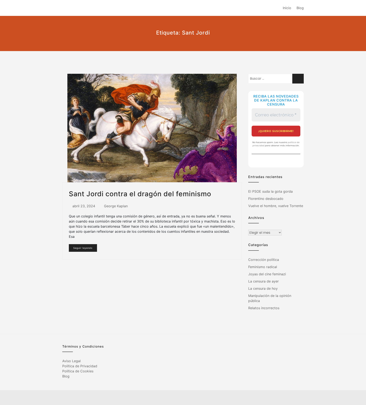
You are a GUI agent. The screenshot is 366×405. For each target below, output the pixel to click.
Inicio (287, 8)
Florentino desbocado (265, 198)
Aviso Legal (71, 361)
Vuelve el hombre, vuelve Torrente (275, 206)
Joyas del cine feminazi (267, 274)
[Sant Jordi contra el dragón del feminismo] (152, 128)
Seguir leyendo (83, 247)
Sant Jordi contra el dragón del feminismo (140, 194)
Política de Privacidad (79, 366)
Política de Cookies (77, 371)
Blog (300, 8)
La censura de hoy (263, 288)
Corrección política (263, 259)
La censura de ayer (263, 281)
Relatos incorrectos (263, 308)
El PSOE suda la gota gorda (270, 191)
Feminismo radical (262, 267)
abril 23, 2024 (83, 206)
